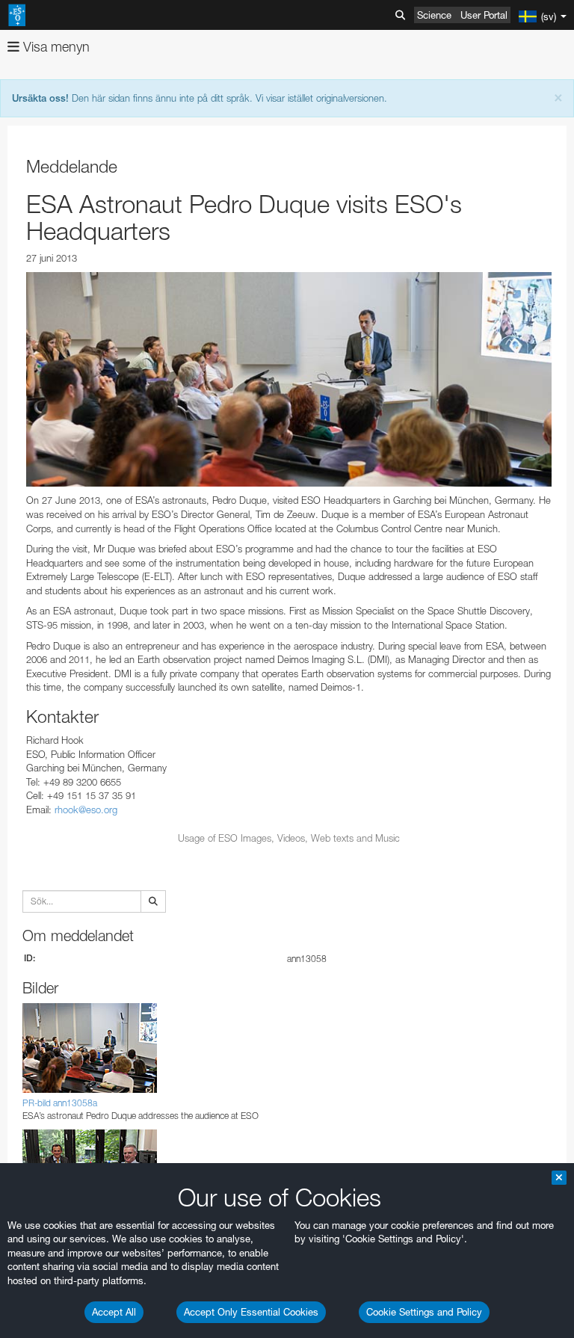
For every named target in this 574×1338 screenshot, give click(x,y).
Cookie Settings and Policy (424, 1312)
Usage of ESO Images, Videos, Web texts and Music (289, 838)
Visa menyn (54, 47)
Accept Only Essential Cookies (251, 1312)
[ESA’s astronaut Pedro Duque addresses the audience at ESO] (289, 379)
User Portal (483, 15)
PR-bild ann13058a (59, 1103)
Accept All (114, 1312)
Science (434, 15)
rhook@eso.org (86, 810)
